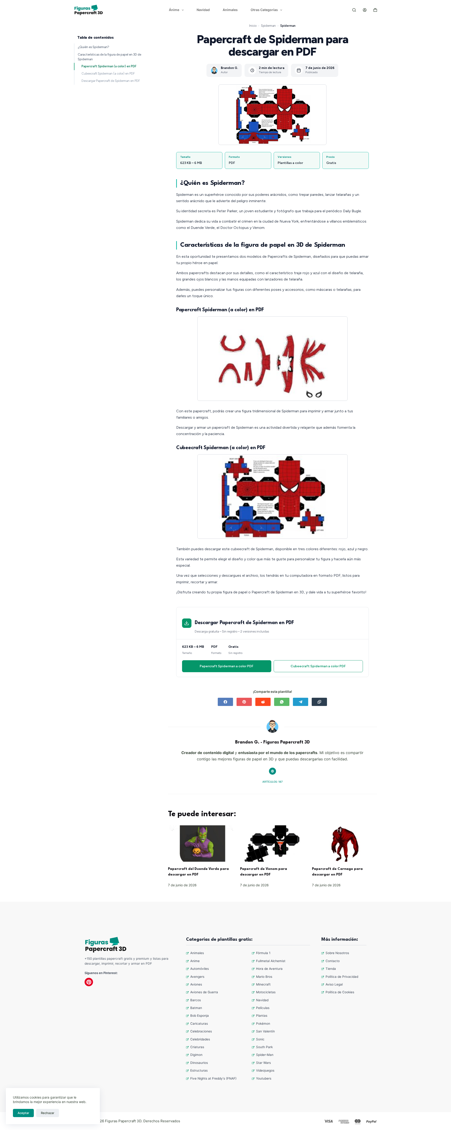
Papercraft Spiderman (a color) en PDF (109, 66)
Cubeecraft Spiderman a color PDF (318, 666)
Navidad (203, 10)
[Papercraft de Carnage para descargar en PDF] (344, 843)
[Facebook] (225, 702)
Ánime (174, 10)
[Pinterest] (244, 702)
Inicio (253, 25)
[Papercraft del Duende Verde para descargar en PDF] (200, 843)
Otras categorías (264, 10)
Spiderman (268, 25)
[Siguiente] (338, 358)
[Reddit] (263, 702)
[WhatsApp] (281, 702)
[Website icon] (272, 771)
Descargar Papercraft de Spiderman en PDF (111, 81)
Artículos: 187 (272, 781)
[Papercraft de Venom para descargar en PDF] (272, 843)
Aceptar (23, 1113)
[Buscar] (354, 10)
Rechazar (47, 1113)
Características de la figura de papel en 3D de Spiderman (109, 57)
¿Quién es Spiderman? (93, 47)
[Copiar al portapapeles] (319, 702)
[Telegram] (300, 702)
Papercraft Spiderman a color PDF (226, 666)
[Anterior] (206, 358)
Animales (230, 10)
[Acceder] (364, 10)
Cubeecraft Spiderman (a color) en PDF (108, 73)
